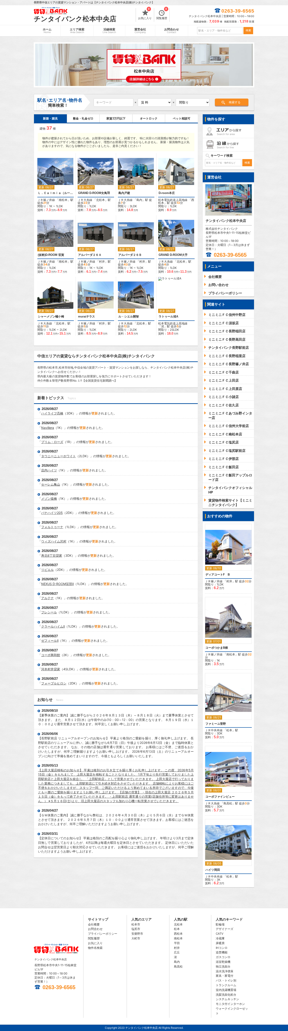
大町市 (135, 938)
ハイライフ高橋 (52, 413)
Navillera (47, 428)
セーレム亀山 (50, 484)
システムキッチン (227, 999)
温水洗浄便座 (224, 971)
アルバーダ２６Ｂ (130, 255)
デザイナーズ (224, 929)
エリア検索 (77, 31)
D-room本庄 (167, 193)
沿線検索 (109, 31)
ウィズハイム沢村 (53, 541)
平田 (177, 943)
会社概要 (94, 924)
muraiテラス (86, 316)
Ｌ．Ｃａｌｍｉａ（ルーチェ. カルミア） (55, 193)
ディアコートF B (217, 574)
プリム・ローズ (52, 442)
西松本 (178, 933)
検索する (235, 102)
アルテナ (47, 598)
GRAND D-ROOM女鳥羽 (94, 193)
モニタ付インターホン (230, 1004)
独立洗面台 (223, 966)
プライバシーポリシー (102, 933)
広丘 (177, 952)
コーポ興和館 (50, 655)
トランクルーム (226, 985)
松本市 (135, 924)
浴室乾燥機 (223, 961)
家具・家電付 (224, 975)
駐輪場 (220, 924)
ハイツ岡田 (212, 869)
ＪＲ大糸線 (85, 200)
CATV (219, 933)
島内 (139, 200)
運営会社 (140, 31)
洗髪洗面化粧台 (226, 994)
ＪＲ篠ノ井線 (46, 200)
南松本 (63, 200)
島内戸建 (124, 193)
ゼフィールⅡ (49, 640)
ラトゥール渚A (168, 316)
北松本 (100, 200)
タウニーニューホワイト (58, 456)
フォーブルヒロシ (53, 683)
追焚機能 (221, 952)
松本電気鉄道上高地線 (172, 200)
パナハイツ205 (52, 513)
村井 (102, 261)
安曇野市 (137, 933)
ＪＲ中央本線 (214, 730)
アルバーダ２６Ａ (89, 255)
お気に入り (145, 14)
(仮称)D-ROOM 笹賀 (51, 255)
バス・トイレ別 (226, 980)
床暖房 (220, 943)
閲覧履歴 (161, 14)
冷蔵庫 (220, 938)
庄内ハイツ (49, 470)
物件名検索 (95, 948)
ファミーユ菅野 (215, 723)
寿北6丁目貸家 (51, 555)
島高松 (227, 803)
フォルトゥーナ (52, 527)
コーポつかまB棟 (216, 647)
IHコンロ (221, 948)
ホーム (47, 31)
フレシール (49, 612)
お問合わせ (171, 31)
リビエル (47, 570)
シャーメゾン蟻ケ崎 (51, 316)
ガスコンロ (223, 957)
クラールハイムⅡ (53, 626)
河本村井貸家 (50, 669)
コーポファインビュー (220, 796)
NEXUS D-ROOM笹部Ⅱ (57, 584)
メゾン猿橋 (49, 498)
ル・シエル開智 (128, 316)
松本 (229, 730)
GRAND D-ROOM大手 (173, 255)
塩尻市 (135, 929)
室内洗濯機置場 (226, 990)
